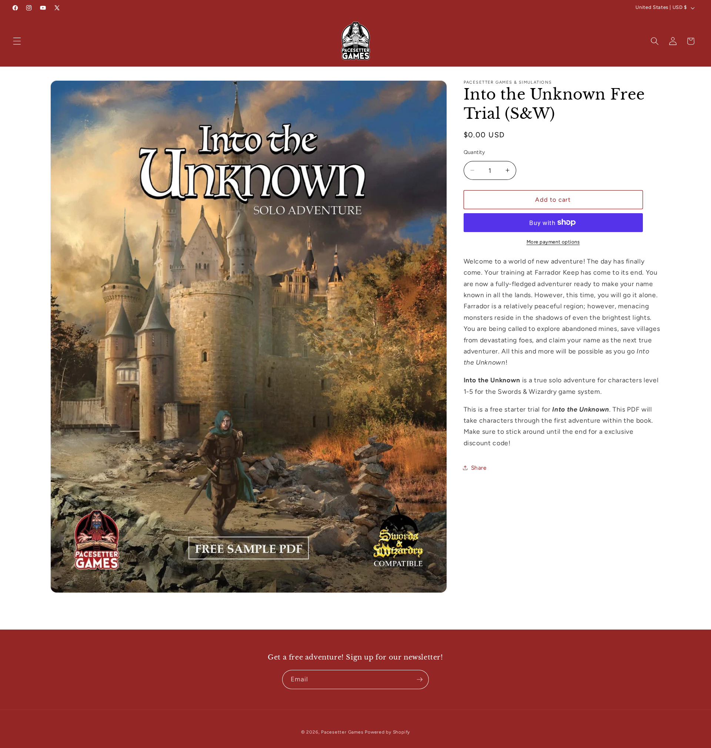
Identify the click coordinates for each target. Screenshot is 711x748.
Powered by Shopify (387, 732)
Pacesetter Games (342, 732)
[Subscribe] (419, 679)
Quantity (474, 152)
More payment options (553, 242)
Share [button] (479, 467)
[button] (17, 41)
